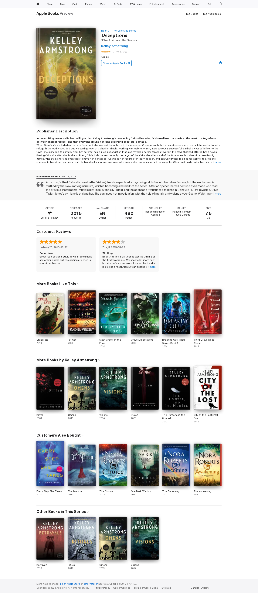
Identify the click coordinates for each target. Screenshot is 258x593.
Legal (155, 588)
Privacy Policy (102, 588)
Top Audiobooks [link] (212, 13)
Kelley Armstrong (114, 46)
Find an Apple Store (69, 584)
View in (115, 63)
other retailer (90, 584)
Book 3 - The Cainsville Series (118, 30)
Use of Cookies (121, 588)
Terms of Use (141, 588)
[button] (210, 4)
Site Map (166, 588)
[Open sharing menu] (220, 63)
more (219, 162)
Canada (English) (200, 588)
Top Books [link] (192, 13)
